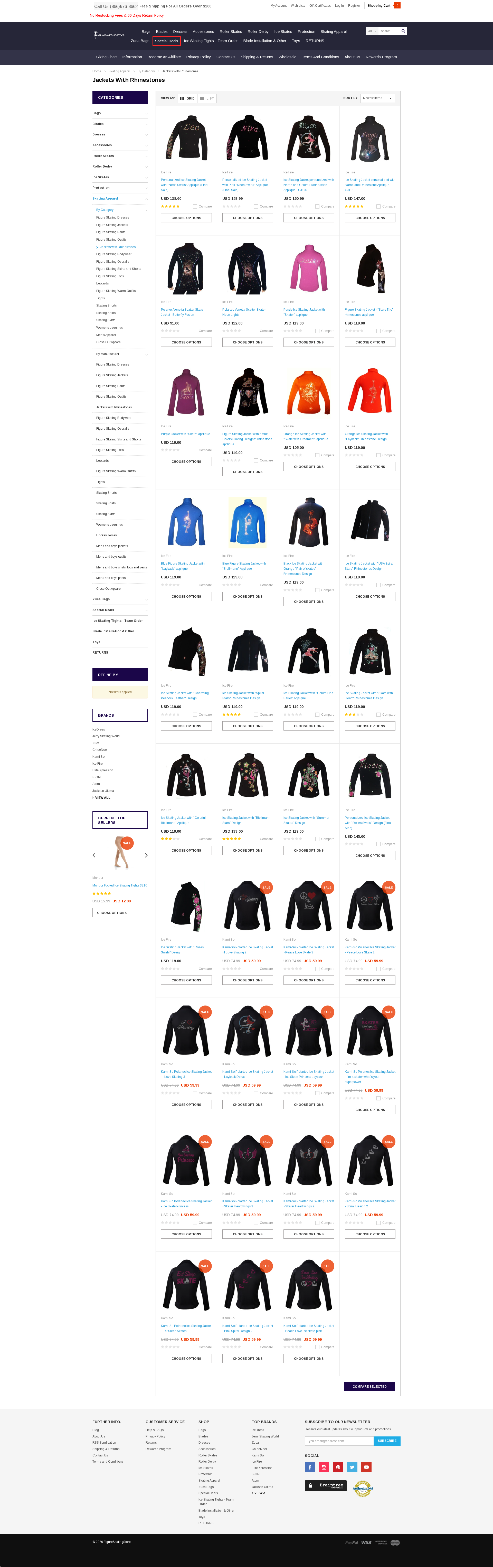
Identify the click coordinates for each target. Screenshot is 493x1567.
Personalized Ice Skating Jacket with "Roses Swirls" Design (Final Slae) (368, 823)
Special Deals (166, 41)
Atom (96, 784)
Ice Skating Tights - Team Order (211, 40)
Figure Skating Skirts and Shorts (118, 269)
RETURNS (315, 40)
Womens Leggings (109, 327)
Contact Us (225, 57)
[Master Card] (395, 1542)
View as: (168, 98)
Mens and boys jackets (112, 546)
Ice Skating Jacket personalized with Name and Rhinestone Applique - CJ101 (370, 185)
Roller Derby (258, 31)
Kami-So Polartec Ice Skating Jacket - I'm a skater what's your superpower (370, 1077)
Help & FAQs (155, 1430)
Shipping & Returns (257, 57)
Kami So (98, 756)
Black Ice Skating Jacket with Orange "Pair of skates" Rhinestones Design (303, 569)
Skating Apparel (334, 31)
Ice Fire (97, 763)
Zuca (96, 743)
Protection (306, 31)
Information (132, 57)
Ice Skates (283, 31)
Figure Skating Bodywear (113, 254)
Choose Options (112, 913)
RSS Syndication (104, 1442)
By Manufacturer (107, 354)
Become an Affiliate (164, 57)
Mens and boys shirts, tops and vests (121, 567)
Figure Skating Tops (110, 276)
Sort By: (350, 98)
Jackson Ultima (103, 791)
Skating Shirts (106, 313)
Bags (145, 31)
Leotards (102, 283)
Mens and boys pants (111, 578)
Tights (100, 298)
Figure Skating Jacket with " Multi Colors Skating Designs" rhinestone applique (247, 439)
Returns (151, 1442)
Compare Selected (370, 1386)
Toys (296, 40)
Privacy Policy (198, 57)
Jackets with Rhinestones (180, 71)
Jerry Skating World (106, 736)
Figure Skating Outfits (111, 239)
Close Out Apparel (108, 342)
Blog (95, 1430)
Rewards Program (381, 57)
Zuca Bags (140, 40)
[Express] (381, 1542)
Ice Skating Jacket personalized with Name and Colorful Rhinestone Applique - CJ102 (308, 185)
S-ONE (97, 777)
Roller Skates (231, 31)
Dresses (180, 31)
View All (102, 798)
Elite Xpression (102, 770)
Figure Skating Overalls (112, 261)
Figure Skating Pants (110, 232)
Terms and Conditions (320, 57)
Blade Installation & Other (264, 40)
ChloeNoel (100, 750)
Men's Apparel (106, 335)
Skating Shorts (106, 305)
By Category (146, 71)
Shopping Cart (383, 5)
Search (403, 31)
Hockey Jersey (106, 535)
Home (96, 71)
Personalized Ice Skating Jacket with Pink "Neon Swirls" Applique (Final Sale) (245, 185)
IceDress (98, 729)
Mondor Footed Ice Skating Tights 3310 (119, 885)
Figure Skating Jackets (112, 225)
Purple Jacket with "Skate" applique (185, 434)
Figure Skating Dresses (112, 217)
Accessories (203, 31)
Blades (162, 31)
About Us (352, 57)
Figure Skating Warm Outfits (116, 291)
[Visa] (366, 1542)
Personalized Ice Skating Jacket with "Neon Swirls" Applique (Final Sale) (184, 185)
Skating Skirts (105, 320)
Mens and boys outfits (111, 556)
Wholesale (287, 57)
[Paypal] (351, 1542)
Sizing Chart (106, 57)
